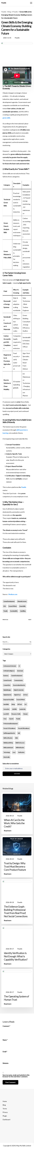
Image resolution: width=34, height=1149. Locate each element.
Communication (18, 680)
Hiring (13, 704)
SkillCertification (7, 738)
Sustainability (14, 611)
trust (14, 752)
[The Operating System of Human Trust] (17, 979)
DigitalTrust (17, 694)
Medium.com (12, 594)
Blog (4, 1105)
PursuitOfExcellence (23, 728)
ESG (4, 606)
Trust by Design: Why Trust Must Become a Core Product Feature (15, 866)
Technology (6, 752)
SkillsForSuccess (20, 742)
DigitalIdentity (7, 694)
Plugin (5, 1116)
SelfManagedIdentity (9, 733)
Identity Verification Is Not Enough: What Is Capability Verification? (15, 956)
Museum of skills (16, 714)
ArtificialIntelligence (9, 671)
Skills (16, 738)
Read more (7, 830)
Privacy (5, 1112)
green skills (6, 118)
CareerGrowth (7, 680)
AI (19, 666)
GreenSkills (22, 606)
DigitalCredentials (19, 690)
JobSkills (14, 709)
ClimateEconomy (22, 601)
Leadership (22, 709)
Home (5, 1101)
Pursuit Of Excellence (9, 728)
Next (29, 619)
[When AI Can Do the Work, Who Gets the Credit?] (17, 803)
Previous (5, 619)
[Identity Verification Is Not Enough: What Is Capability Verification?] (17, 936)
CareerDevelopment (9, 601)
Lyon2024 (6, 714)
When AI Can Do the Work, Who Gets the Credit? (14, 823)
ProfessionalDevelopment (10, 723)
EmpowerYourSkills (8, 699)
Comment (6, 1026)
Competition (6, 685)
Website (5, 1063)
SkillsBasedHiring (8, 742)
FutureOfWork (13, 606)
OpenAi (11, 718)
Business (5, 675)
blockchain (20, 671)
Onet (4, 718)
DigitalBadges (7, 690)
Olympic (25, 714)
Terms (5, 1109)
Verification (21, 752)
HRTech (19, 704)
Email (5, 1051)
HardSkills (6, 704)
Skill (19, 733)
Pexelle (3, 3)
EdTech (25, 694)
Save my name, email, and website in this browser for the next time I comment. (16, 1075)
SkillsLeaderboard (8, 747)
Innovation (6, 709)
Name (5, 1040)
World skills (6, 757)
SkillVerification (20, 747)
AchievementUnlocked (9, 666)
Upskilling (22, 611)
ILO (26, 704)
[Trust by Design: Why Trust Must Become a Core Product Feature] (17, 846)
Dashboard (6, 1119)
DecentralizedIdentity (19, 685)
